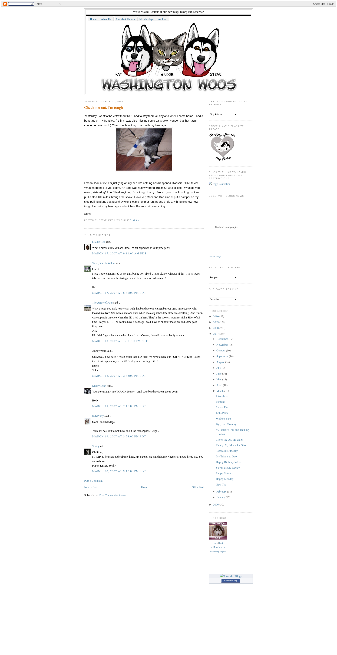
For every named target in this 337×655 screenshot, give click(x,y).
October (221, 350)
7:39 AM (135, 220)
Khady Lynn (99, 385)
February (221, 491)
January (221, 497)
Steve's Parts (223, 407)
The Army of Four (102, 302)
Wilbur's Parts (223, 418)
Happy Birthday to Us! (228, 462)
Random (218, 547)
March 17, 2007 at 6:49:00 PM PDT (119, 292)
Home (144, 487)
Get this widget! (215, 256)
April (219, 385)
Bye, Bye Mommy (226, 424)
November (222, 344)
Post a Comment (93, 480)
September (222, 356)
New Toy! (221, 484)
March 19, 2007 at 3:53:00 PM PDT (119, 436)
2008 (216, 328)
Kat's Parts (222, 413)
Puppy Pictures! (224, 473)
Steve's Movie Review (228, 467)
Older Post (198, 487)
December (222, 339)
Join (216, 542)
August (220, 362)
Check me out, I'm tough (103, 107)
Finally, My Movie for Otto (231, 445)
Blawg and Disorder (192, 12)
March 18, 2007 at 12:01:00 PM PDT (120, 341)
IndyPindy (98, 416)
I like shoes (222, 396)
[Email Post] (140, 220)
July (219, 368)
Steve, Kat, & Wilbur (103, 263)
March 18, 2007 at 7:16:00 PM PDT (119, 406)
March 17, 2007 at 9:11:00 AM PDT (119, 253)
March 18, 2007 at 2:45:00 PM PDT (119, 375)
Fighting (220, 401)
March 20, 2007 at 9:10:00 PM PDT (119, 471)
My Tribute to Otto (226, 456)
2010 (216, 316)
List (221, 542)
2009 (216, 322)
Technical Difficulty (227, 451)
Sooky (95, 446)
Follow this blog (230, 581)
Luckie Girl (98, 242)
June (219, 373)
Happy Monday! (225, 479)
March (220, 391)
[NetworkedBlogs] (231, 576)
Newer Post (90, 487)
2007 (216, 333)
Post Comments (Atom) (112, 495)
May (219, 379)
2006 (216, 504)
